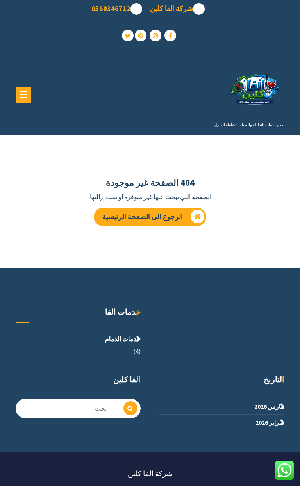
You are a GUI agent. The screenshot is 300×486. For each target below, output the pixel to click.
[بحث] (130, 408)
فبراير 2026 (269, 422)
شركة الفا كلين (171, 8)
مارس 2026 (269, 406)
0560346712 (110, 8)
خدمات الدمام (123, 339)
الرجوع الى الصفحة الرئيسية (142, 216)
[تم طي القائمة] (23, 95)
